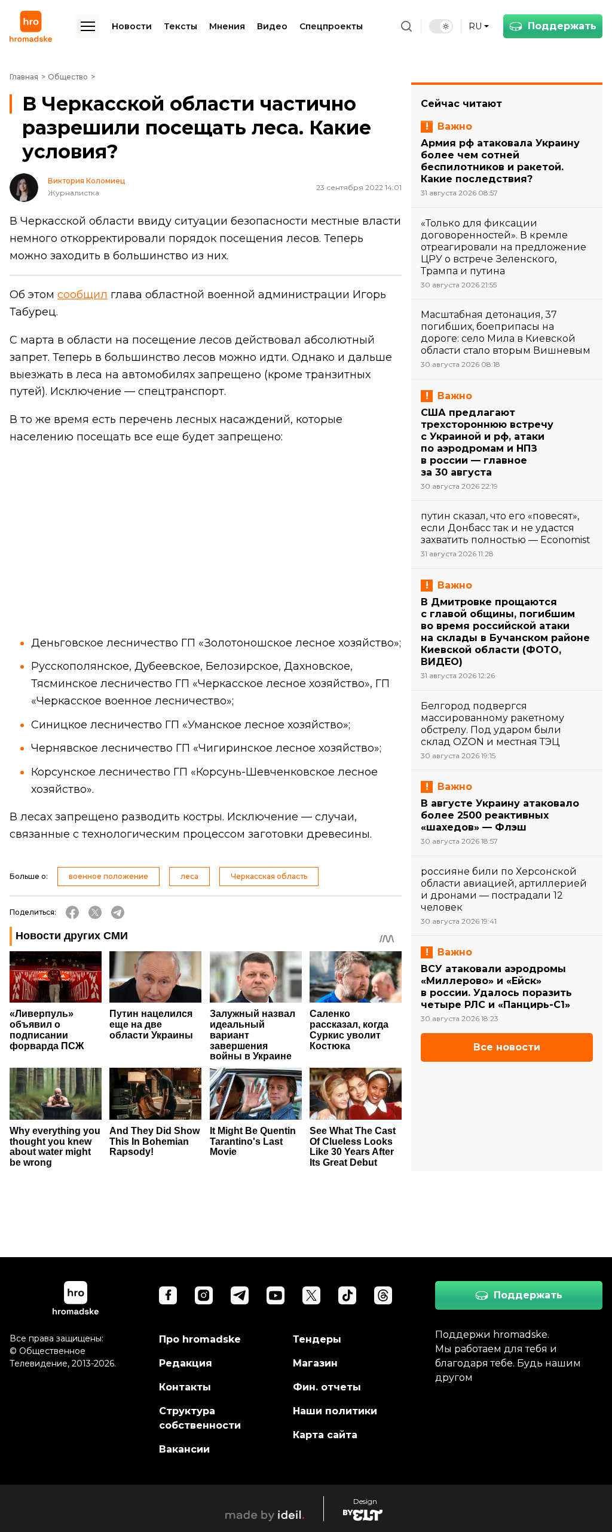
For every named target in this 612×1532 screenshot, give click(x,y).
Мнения (227, 26)
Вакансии (184, 1449)
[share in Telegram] (117, 912)
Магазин (315, 1363)
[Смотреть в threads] (383, 1295)
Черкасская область (269, 876)
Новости (132, 26)
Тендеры (317, 1339)
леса (189, 876)
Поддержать (562, 26)
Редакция (185, 1363)
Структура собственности (200, 1418)
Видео (272, 26)
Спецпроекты (331, 26)
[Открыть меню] (88, 26)
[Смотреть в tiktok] (347, 1295)
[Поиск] (406, 26)
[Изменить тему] (441, 26)
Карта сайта (325, 1435)
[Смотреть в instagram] (204, 1295)
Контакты (185, 1387)
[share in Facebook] (72, 912)
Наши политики (335, 1411)
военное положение (108, 876)
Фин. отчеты (327, 1387)
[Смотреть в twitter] (311, 1295)
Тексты (180, 26)
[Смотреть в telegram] (240, 1295)
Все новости (506, 1047)
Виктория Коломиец (86, 181)
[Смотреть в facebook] (168, 1295)
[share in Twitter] (95, 912)
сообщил (82, 294)
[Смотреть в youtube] (275, 1295)
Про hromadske (200, 1339)
